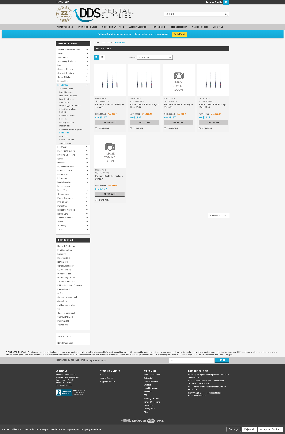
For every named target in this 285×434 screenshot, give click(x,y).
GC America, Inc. (64, 269)
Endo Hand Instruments (68, 96)
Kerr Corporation (64, 250)
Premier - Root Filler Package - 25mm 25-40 (213, 106)
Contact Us (218, 27)
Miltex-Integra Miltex (66, 277)
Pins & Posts (63, 202)
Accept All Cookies (270, 429)
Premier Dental (63, 289)
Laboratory (62, 178)
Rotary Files (63, 136)
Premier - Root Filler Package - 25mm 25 (178, 106)
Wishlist (103, 375)
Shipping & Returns (107, 381)
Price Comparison (178, 27)
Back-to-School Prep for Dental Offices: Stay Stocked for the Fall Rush (206, 382)
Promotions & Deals (87, 27)
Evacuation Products (66, 151)
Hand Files (63, 119)
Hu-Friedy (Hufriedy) (66, 246)
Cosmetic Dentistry (65, 73)
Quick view (110, 94)
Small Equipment (65, 143)
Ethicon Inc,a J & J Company (69, 285)
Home (96, 42)
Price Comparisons (152, 375)
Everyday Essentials (138, 27)
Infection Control (64, 170)
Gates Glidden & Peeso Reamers (68, 110)
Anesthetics (62, 57)
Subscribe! (148, 378)
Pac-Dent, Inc (63, 321)
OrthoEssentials (64, 273)
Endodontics (62, 85)
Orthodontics (63, 194)
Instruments (62, 174)
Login (208, 2)
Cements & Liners (65, 69)
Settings (233, 429)
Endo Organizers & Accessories (66, 100)
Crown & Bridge (64, 77)
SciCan (60, 293)
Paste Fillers (64, 133)
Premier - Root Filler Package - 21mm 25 (109, 106)
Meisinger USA (63, 258)
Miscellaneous (63, 186)
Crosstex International (67, 297)
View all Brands (64, 324)
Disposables (62, 81)
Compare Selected (218, 215)
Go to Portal (179, 34)
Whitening (61, 225)
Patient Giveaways (65, 198)
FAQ (145, 395)
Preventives (62, 206)
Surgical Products (65, 217)
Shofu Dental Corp (65, 317)
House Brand (159, 27)
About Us (148, 392)
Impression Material (65, 166)
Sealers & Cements (66, 140)
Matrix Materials (64, 182)
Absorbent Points (66, 89)
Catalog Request (200, 27)
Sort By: (132, 57)
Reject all (249, 429)
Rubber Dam (62, 213)
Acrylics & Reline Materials (68, 49)
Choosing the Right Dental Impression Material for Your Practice (208, 376)
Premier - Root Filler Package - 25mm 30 (109, 177)
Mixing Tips (62, 190)
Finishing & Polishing (66, 154)
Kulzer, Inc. (61, 254)
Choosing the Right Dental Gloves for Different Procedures (207, 388)
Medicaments (64, 126)
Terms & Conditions (152, 402)
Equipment (61, 147)
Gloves (60, 158)
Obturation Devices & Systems (71, 129)
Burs (59, 65)
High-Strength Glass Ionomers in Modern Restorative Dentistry (204, 394)
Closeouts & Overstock (113, 27)
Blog (146, 412)
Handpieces (62, 162)
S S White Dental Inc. (66, 281)
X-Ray (59, 229)
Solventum (62, 301)
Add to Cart (110, 122)
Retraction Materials (66, 209)
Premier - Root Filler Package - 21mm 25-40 (144, 106)
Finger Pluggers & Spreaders (70, 105)
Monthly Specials (65, 27)
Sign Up (218, 2)
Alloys (60, 53)
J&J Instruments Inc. (66, 305)
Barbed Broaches (65, 92)
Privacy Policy (149, 409)
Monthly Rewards (151, 388)
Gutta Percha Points (67, 115)
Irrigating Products (66, 122)
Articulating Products (66, 61)
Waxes (60, 221)
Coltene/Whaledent (65, 266)
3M (58, 309)
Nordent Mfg (62, 262)
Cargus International (66, 313)
